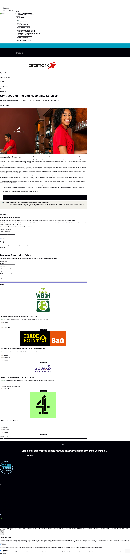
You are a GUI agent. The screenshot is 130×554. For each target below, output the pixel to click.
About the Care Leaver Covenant (9, 500)
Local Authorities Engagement (8, 509)
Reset (2, 284)
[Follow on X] (3, 7)
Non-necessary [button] (3, 548)
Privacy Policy (16, 520)
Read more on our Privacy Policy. (121, 528)
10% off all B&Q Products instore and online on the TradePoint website (23, 348)
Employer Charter (52, 204)
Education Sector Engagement (8, 507)
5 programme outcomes (70, 204)
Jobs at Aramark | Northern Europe (30, 191)
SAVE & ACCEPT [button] (3, 553)
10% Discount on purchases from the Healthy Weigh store (19, 316)
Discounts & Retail (6, 357)
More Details (43, 329)
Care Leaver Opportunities (7, 496)
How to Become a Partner (25, 36)
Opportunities (22, 18)
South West (7, 327)
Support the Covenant (22, 24)
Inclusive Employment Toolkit (26, 31)
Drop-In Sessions (22, 21)
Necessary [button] (2, 543)
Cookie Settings (3, 529)
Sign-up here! (28, 455)
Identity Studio (9, 524)
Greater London (8, 388)
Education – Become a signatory (27, 30)
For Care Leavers (20, 17)
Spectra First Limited (4, 522)
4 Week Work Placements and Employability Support (17, 377)
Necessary (4, 544)
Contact (18, 16)
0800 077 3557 (3, 480)
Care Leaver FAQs (6, 499)
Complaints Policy (22, 520)
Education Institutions (24, 28)
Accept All (9, 529)
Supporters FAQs (6, 504)
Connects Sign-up (6, 497)
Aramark (10, 72)
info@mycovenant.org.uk (5, 481)
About (17, 11)
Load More (2, 438)
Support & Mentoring (16, 386)
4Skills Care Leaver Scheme (9, 420)
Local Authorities (23, 37)
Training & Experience (7, 386)
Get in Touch (2, 247)
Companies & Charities (24, 27)
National (6, 86)
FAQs (19, 23)
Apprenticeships (7, 77)
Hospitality (7, 81)
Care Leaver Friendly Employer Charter (29, 33)
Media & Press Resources (25, 40)
